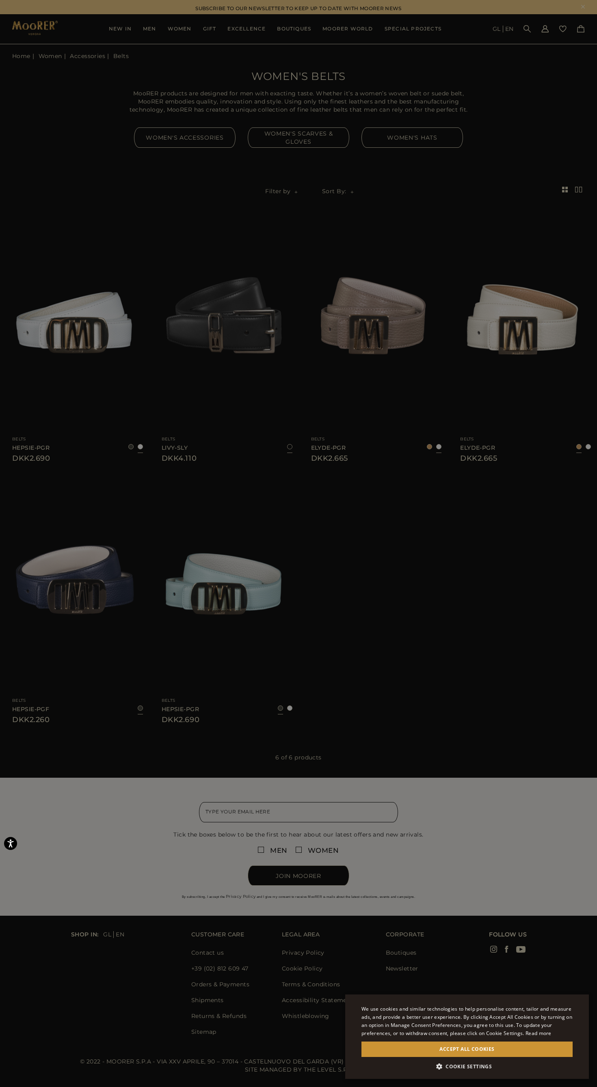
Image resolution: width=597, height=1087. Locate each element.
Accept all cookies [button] (466, 1049)
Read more (539, 1033)
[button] (467, 1066)
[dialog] (298, 543)
